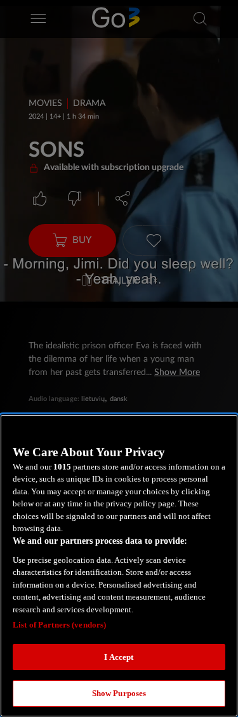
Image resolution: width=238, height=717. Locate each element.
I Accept (118, 657)
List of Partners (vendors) (59, 624)
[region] (119, 565)
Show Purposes (119, 693)
